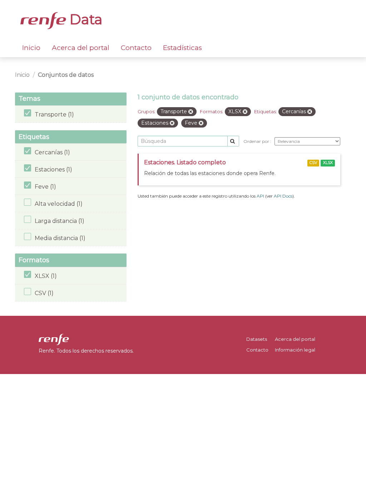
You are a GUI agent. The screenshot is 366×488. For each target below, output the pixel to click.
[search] (233, 141)
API (260, 196)
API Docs (283, 196)
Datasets (256, 339)
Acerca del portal (80, 48)
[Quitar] (190, 111)
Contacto (136, 48)
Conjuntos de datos (66, 74)
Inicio (31, 48)
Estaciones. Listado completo (185, 162)
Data (84, 19)
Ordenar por (256, 141)
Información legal (295, 350)
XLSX (328, 162)
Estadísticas (182, 48)
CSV (313, 162)
